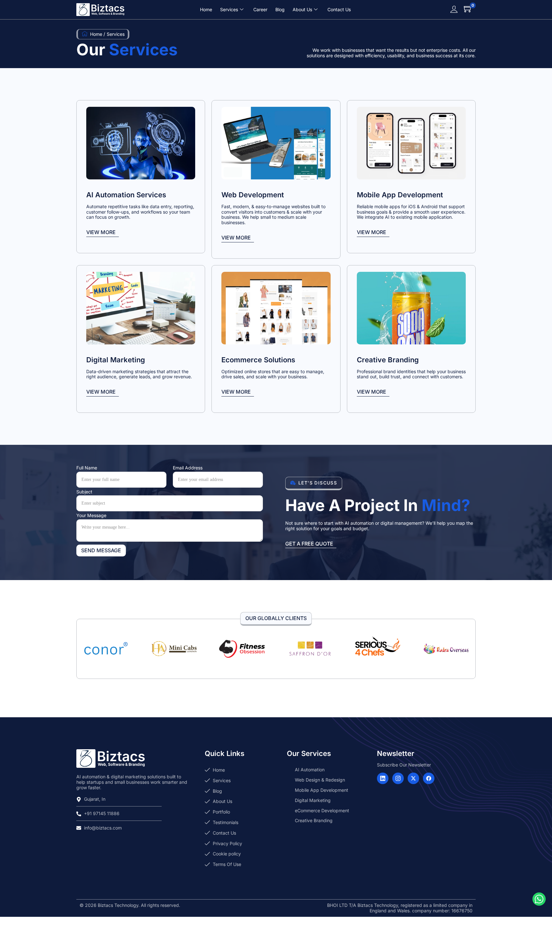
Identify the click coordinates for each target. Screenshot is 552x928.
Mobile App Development (400, 195)
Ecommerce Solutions (258, 360)
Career (260, 9)
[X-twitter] (413, 778)
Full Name (86, 467)
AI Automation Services (126, 195)
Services (229, 9)
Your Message (91, 515)
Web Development (252, 195)
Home (206, 9)
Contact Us (339, 9)
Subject (84, 491)
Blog (280, 9)
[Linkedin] (382, 778)
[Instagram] (398, 778)
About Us (302, 9)
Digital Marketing (115, 360)
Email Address (188, 467)
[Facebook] (428, 778)
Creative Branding (388, 360)
